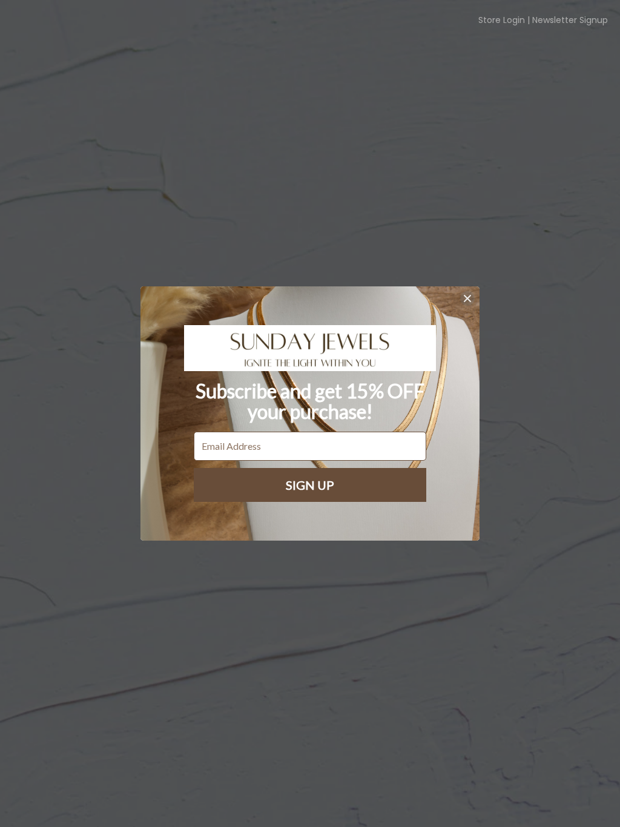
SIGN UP (310, 485)
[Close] (467, 298)
